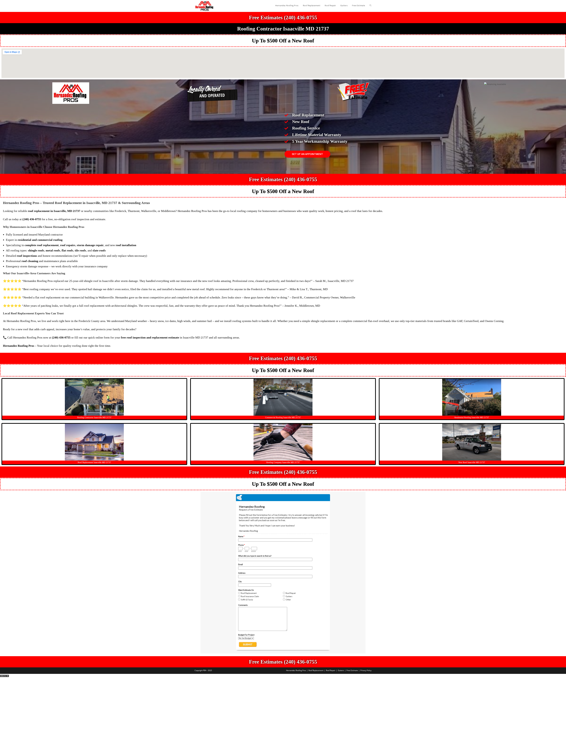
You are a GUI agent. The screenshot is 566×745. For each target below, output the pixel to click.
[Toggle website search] (370, 5)
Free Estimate (352, 670)
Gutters (341, 670)
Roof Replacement (315, 670)
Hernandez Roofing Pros (296, 670)
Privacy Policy (365, 670)
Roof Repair (330, 670)
